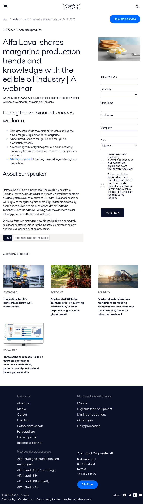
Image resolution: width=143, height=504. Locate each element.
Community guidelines (48, 499)
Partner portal (27, 437)
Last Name (107, 115)
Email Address (110, 76)
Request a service (125, 19)
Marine (82, 403)
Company (106, 128)
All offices (87, 484)
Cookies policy (26, 499)
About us (23, 403)
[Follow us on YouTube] (140, 495)
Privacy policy (8, 499)
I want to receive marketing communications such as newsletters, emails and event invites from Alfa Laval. (120, 161)
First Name (107, 103)
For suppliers (26, 431)
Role (103, 140)
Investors (23, 420)
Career (22, 414)
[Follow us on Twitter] (130, 495)
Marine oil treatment (91, 414)
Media (15, 19)
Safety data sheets (30, 426)
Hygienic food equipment (94, 409)
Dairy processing (88, 426)
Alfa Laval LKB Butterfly (33, 481)
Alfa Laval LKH (27, 475)
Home (5, 19)
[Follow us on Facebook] (124, 495)
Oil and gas (85, 420)
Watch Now (112, 212)
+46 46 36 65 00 (86, 473)
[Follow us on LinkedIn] (135, 495)
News (25, 19)
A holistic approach (21, 159)
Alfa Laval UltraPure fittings (36, 470)
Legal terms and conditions (77, 499)
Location (107, 89)
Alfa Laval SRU (27, 487)
